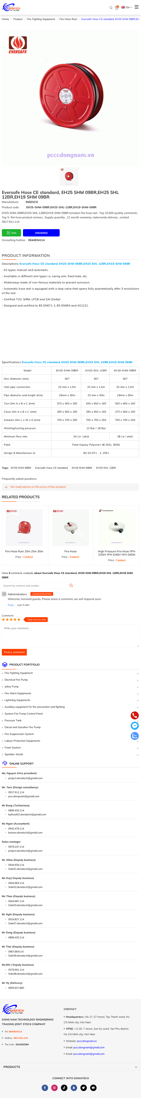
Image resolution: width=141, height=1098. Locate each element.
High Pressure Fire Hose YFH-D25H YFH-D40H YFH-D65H (117, 553)
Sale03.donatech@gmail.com (25, 905)
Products (11, 1067)
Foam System (13, 747)
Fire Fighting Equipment (19, 673)
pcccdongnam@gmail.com (23, 796)
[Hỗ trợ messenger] (135, 726)
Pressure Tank (13, 720)
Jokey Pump (12, 686)
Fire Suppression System (19, 734)
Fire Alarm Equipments (18, 693)
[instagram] (54, 1087)
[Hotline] (135, 715)
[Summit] (71, 586)
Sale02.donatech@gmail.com (25, 887)
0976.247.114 (16, 846)
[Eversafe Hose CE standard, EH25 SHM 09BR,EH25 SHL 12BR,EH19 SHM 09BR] (69, 176)
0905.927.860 (16, 987)
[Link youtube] (93, 1087)
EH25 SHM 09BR (21, 467)
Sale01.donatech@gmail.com (25, 869)
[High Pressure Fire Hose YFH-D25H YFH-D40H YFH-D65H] (117, 528)
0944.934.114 (16, 864)
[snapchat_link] (73, 1087)
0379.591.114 (16, 969)
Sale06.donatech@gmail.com (25, 955)
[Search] (111, 7)
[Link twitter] (83, 1087)
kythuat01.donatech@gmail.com (27, 814)
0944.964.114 (16, 883)
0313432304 (22, 1044)
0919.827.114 (16, 919)
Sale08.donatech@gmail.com (25, 973)
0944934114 (36, 240)
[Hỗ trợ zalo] (135, 736)
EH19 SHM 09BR (82, 467)
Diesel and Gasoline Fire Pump (23, 727)
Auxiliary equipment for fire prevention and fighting (35, 706)
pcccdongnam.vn (87, 1041)
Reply (11, 604)
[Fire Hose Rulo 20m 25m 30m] (24, 528)
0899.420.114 (16, 810)
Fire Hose (70, 551)
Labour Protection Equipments (22, 740)
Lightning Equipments (17, 700)
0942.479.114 (16, 828)
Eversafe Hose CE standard (51, 467)
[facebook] (44, 1087)
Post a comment (14, 652)
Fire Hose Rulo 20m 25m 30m (24, 551)
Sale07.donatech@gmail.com (25, 923)
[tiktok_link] (64, 1087)
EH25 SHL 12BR (106, 467)
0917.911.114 (16, 792)
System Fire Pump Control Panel (24, 713)
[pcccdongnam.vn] (11, 7)
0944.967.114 (16, 901)
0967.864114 (16, 951)
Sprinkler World (14, 754)
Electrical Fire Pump (16, 679)
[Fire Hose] (70, 528)
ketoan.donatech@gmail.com (25, 832)
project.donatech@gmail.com (25, 778)
